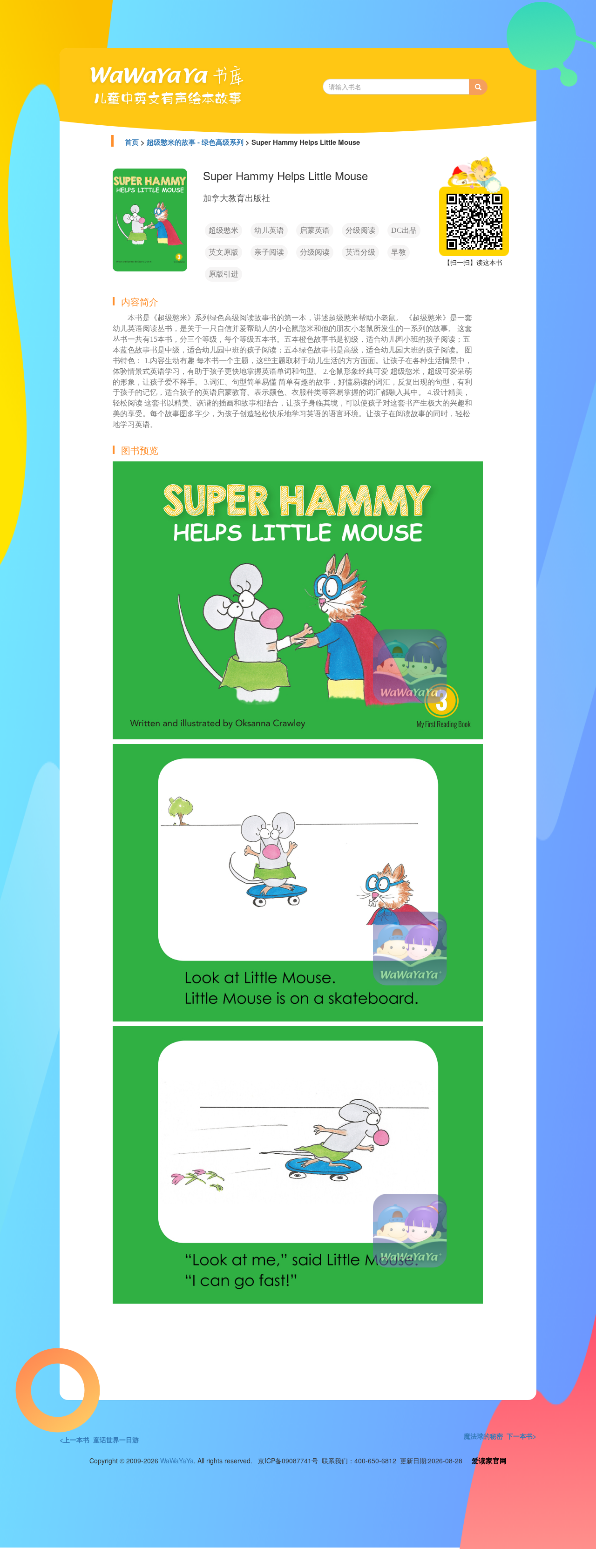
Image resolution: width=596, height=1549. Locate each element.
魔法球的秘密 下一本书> (500, 1436)
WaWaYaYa (177, 1460)
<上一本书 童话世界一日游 (99, 1439)
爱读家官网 (489, 1460)
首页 (132, 142)
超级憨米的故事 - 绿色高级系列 (195, 142)
